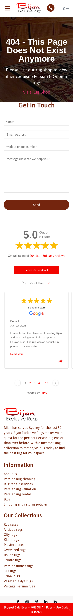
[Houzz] (55, 602)
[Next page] (55, 383)
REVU (44, 392)
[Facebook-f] (18, 602)
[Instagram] (27, 602)
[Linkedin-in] (46, 602)
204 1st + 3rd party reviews (47, 255)
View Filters (36, 283)
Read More (17, 353)
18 (46, 383)
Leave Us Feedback (36, 269)
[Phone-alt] (50, 8)
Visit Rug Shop (36, 92)
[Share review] (61, 362)
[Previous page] (17, 383)
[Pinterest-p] (36, 602)
